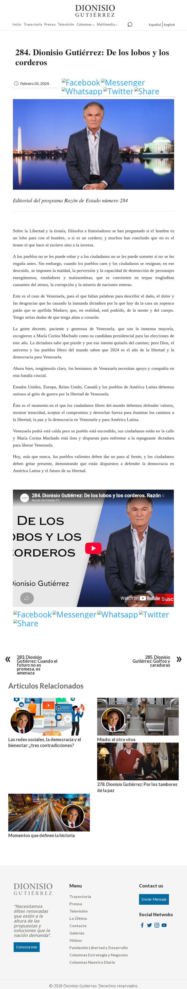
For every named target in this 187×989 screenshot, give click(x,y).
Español (155, 25)
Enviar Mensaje (154, 899)
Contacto (78, 925)
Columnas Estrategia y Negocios (98, 954)
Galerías (76, 933)
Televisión (66, 24)
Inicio (16, 24)
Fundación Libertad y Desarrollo (98, 947)
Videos (75, 940)
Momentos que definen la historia (41, 835)
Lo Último (78, 918)
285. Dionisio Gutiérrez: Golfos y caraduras (151, 661)
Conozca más (26, 947)
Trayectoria (33, 24)
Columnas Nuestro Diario (92, 962)
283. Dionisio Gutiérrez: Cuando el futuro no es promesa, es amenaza (37, 665)
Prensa (49, 24)
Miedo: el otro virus (116, 739)
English (169, 25)
